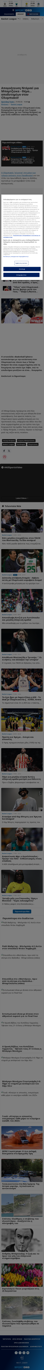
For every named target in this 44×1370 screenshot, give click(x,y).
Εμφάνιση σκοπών (21, 263)
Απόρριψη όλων (21, 275)
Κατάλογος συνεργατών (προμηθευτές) (15, 256)
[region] (22, 237)
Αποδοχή (22, 269)
